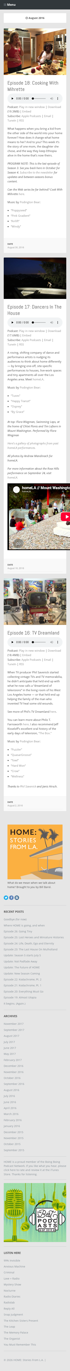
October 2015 (12, 1144)
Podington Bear (30, 202)
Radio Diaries (12, 1296)
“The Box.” (45, 733)
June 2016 (10, 1102)
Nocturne (9, 1290)
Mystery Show (12, 1284)
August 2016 (11, 1090)
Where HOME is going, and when (24, 925)
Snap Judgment (13, 1314)
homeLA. (12, 477)
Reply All (9, 1308)
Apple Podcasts (31, 116)
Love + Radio (11, 1278)
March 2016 (11, 1114)
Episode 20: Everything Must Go (23, 991)
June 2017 (10, 1048)
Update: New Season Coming (22, 973)
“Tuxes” (15, 395)
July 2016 (9, 1096)
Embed (26, 111)
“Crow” (15, 771)
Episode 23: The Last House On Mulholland (30, 949)
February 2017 (13, 1060)
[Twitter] (6, 897)
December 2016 (13, 1066)
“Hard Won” (18, 765)
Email (47, 116)
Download (54, 107)
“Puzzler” (16, 749)
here (21, 194)
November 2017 (14, 1024)
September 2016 (14, 1084)
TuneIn (11, 120)
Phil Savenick (28, 786)
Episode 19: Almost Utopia (20, 997)
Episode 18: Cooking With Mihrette (32, 86)
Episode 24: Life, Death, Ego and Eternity (29, 943)
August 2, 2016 (15, 805)
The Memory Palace (16, 1332)
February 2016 (13, 1120)
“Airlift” (15, 221)
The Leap (9, 1326)
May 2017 (10, 1054)
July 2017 (9, 1042)
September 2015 (14, 1150)
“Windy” (16, 226)
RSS (21, 120)
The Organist (12, 1338)
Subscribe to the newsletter (36, 172)
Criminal (9, 1272)
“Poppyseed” (19, 210)
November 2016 (14, 1072)
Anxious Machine (14, 1266)
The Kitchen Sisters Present (21, 1320)
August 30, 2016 (15, 247)
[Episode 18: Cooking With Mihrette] (35, 51)
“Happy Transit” (20, 401)
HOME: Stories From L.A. (28, 1360)
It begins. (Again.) (14, 1003)
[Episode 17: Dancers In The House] (35, 278)
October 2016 (12, 1078)
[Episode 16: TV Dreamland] (35, 601)
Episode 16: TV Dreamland (33, 633)
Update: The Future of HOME (22, 967)
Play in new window (32, 107)
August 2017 (11, 1036)
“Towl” (15, 760)
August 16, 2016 (15, 568)
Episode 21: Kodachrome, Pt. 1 (22, 985)
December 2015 (13, 1132)
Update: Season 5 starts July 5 (22, 955)
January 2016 (12, 1126)
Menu (11, 5)
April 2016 (10, 1108)
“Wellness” (17, 776)
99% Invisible (12, 1260)
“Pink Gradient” (20, 215)
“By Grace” (17, 412)
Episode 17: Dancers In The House (34, 310)
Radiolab (9, 1302)
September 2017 (14, 1030)
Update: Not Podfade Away (20, 961)
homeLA (38, 379)
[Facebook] (11, 897)
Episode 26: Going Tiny (18, 931)
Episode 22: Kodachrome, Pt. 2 (22, 979)
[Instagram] (17, 897)
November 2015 (14, 1138)
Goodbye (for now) (15, 919)
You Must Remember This (20, 1344)
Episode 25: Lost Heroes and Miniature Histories (34, 937)
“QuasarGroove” (21, 755)
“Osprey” (16, 406)
